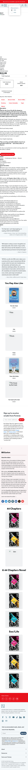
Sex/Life (2, 164)
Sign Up (21, 419)
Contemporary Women (10, 158)
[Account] (22, 5)
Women (20, 158)
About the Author (4, 165)
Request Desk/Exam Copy (7, 154)
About (3, 749)
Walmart (3, 106)
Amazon (3, 99)
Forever (2, 68)
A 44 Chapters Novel (5, 162)
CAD (15, 12)
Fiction (1, 158)
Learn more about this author (8, 496)
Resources (4, 753)
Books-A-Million (21, 99)
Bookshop (3, 103)
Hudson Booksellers (13, 103)
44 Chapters (3, 161)
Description (3, 108)
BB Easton (4, 59)
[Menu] (2, 5)
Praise (1, 224)
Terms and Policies (6, 757)
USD (15, 10)
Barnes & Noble (11, 99)
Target (22, 103)
